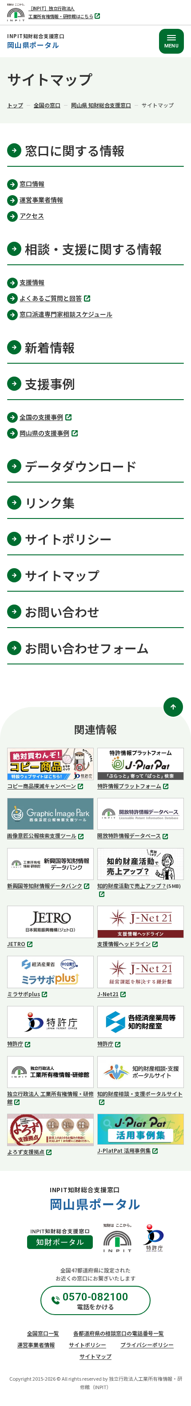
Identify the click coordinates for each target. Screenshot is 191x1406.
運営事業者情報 (36, 1344)
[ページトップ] (173, 707)
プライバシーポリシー (147, 1344)
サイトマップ (95, 1356)
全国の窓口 (47, 105)
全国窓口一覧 (43, 1333)
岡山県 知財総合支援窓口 (101, 105)
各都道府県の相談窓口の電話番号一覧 (118, 1333)
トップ (15, 105)
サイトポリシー (87, 1344)
